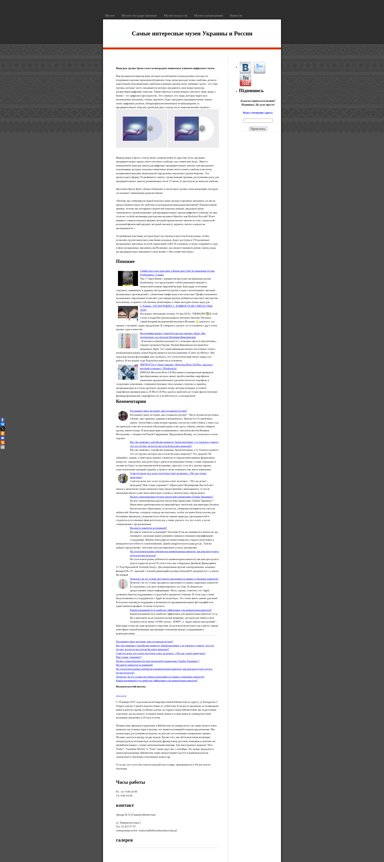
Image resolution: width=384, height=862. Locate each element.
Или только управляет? (129, 657)
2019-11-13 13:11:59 (121, 695)
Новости (236, 15)
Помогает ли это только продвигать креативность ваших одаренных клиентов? (174, 578)
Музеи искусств (176, 15)
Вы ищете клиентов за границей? (148, 527)
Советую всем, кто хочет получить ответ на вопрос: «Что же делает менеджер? (161, 653)
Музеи (110, 15)
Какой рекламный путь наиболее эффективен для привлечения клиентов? (171, 610)
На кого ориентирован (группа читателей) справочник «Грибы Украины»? (171, 496)
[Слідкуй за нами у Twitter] (259, 67)
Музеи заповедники (209, 15)
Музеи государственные (139, 15)
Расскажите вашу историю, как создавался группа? (158, 410)
